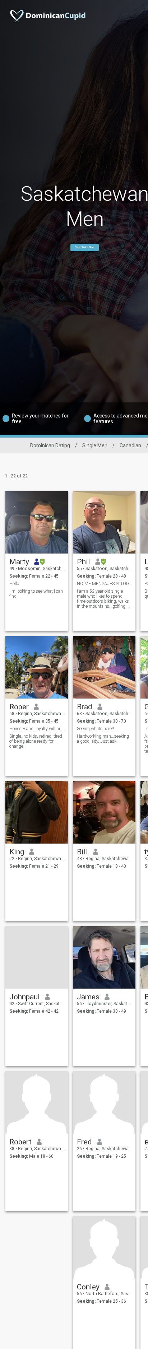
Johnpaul (24, 997)
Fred (84, 1142)
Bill (82, 852)
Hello (14, 583)
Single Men (94, 445)
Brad (84, 706)
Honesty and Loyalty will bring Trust (36, 728)
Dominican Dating (50, 445)
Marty (19, 561)
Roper (19, 706)
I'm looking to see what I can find (36, 594)
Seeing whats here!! (95, 728)
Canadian (130, 445)
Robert (20, 1142)
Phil (83, 561)
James (88, 997)
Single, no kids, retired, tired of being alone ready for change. (35, 741)
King (16, 852)
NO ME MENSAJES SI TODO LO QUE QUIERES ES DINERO (104, 583)
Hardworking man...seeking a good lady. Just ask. (103, 739)
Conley (88, 1287)
